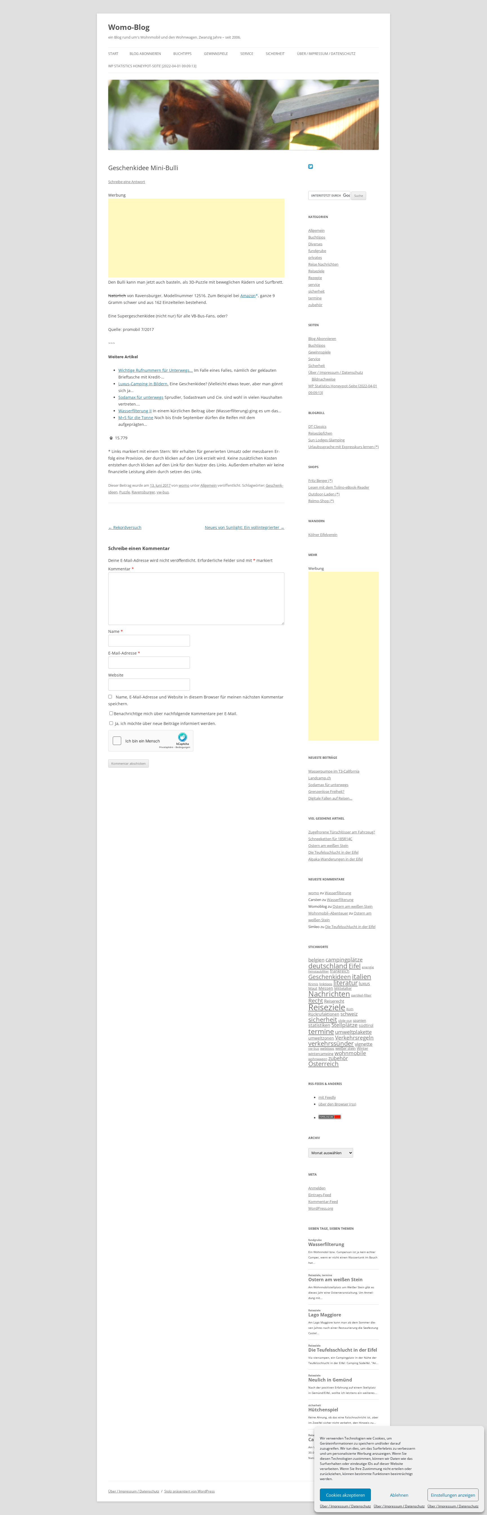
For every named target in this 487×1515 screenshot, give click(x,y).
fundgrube (317, 250)
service (314, 284)
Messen (325, 988)
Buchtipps (182, 53)
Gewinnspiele (216, 53)
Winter (362, 1048)
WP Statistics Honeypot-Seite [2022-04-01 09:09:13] (152, 66)
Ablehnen (399, 1495)
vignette (364, 1044)
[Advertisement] (196, 238)
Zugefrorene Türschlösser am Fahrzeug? (341, 832)
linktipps (325, 984)
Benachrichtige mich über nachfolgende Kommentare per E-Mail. (175, 713)
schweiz (349, 1014)
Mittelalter (343, 988)
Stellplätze (344, 1025)
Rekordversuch (124, 527)
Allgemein (208, 485)
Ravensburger (143, 492)
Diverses (315, 243)
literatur (345, 982)
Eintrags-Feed (319, 1194)
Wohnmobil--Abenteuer (328, 913)
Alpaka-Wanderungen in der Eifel (335, 859)
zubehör (315, 304)
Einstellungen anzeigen (453, 1495)
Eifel (355, 966)
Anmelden (317, 1188)
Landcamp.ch (319, 777)
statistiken (319, 1025)
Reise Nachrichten (323, 264)
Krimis (313, 984)
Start (113, 53)
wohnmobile (350, 1052)
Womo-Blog (129, 27)
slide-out (345, 1020)
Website (115, 675)
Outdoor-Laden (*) (324, 494)
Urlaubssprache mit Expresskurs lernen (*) (343, 446)
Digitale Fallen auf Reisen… (330, 798)
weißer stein (345, 1048)
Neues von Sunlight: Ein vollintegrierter (244, 527)
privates (315, 257)
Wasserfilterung (338, 892)
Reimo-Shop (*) (321, 500)
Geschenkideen (329, 977)
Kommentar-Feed (323, 1201)
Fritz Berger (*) (320, 480)
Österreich (323, 1064)
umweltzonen (321, 1038)
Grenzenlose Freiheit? (326, 791)
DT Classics (317, 426)
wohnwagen (317, 1058)
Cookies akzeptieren (345, 1495)
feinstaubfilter (318, 971)
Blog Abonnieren (145, 53)
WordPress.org (320, 1208)
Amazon (248, 295)
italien (361, 976)
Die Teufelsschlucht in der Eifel (333, 852)
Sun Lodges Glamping (326, 439)
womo (184, 485)
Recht (315, 1000)
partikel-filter (361, 995)
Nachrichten (329, 993)
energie (368, 967)
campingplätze (344, 959)
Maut (312, 988)
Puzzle (124, 492)
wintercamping (320, 1053)
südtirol (366, 1025)
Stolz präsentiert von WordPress (189, 1491)
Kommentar (121, 568)
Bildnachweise (323, 379)
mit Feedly (327, 1097)
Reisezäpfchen (320, 433)
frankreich (339, 971)
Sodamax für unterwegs (328, 784)
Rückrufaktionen (323, 1014)
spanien (359, 1020)
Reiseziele (316, 270)
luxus (364, 983)
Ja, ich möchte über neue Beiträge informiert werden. (165, 723)
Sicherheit (275, 53)
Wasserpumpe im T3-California (333, 771)
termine (315, 298)
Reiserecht (334, 1001)
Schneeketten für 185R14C (330, 838)
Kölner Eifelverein (322, 534)
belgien (316, 959)
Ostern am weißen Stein (328, 845)
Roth (349, 1009)
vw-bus (163, 492)
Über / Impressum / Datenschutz (345, 1506)
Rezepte (315, 277)
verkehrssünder (331, 1043)
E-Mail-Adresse (124, 653)
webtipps (327, 1048)
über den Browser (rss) (337, 1104)
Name (115, 631)
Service (246, 53)
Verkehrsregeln (354, 1037)
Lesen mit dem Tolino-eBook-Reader (338, 487)
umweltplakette (353, 1032)
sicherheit (316, 291)
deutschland (327, 965)
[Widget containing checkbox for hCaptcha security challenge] (150, 740)
